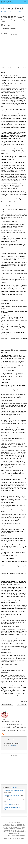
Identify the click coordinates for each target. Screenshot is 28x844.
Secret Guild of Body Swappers (11, 799)
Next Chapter (21, 68)
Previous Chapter (7, 68)
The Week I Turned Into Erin (8, 11)
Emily (19, 11)
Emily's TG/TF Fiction (7, 2)
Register (11, 745)
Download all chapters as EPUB (10, 28)
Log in (15, 745)
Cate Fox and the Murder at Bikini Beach (13, 790)
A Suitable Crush (8, 804)
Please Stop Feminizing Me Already (12, 795)
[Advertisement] (14, 49)
